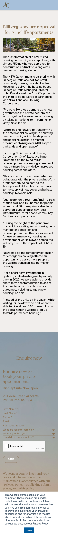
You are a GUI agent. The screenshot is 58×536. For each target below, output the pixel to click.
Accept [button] (29, 530)
